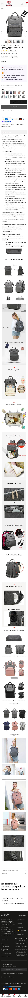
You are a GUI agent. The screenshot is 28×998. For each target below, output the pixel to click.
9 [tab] (19, 31)
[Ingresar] (22, 3)
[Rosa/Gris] (15, 92)
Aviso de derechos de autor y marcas (22, 933)
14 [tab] (4, 33)
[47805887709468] (14, 24)
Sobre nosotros (4, 943)
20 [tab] (17, 33)
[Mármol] (11, 96)
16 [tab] (8, 33)
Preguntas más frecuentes (10, 870)
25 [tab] (1, 35)
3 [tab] (6, 31)
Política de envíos (5, 946)
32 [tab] (17, 35)
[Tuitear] (13, 57)
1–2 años (17, 124)
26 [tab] (4, 35)
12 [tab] (26, 31)
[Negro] (7, 92)
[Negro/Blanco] (2, 96)
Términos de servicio (5, 956)
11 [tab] (24, 31)
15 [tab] (6, 33)
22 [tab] (22, 33)
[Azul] (11, 92)
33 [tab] (19, 35)
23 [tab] (24, 33)
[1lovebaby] (9, 3)
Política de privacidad (6, 953)
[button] (3, 42)
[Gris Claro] (2, 92)
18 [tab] (13, 33)
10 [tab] (22, 31)
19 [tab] (15, 33)
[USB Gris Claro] (23, 96)
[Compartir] (10, 57)
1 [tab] (1, 31)
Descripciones (6, 132)
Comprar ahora (14, 106)
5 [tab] (10, 31)
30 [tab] (13, 35)
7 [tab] (15, 31)
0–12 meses (11, 124)
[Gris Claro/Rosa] (23, 92)
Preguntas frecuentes (19, 924)
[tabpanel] (14, 24)
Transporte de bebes (5, 126)
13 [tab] (1, 33)
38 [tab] (15, 37)
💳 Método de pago (21, 930)
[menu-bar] (3, 3)
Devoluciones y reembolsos (4, 950)
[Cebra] (19, 96)
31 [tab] (15, 35)
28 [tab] (8, 35)
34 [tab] (22, 35)
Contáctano (20, 927)
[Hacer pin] (16, 57)
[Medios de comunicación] (25, 35)
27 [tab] (6, 35)
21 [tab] (19, 33)
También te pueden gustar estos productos (12, 899)
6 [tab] (13, 31)
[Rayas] (15, 96)
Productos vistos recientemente (14, 903)
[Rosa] (19, 92)
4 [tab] (8, 31)
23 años (21, 124)
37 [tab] (13, 37)
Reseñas (4, 873)
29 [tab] (10, 35)
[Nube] (7, 96)
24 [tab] (26, 33)
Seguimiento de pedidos (20, 920)
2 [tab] (4, 31)
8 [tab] (17, 31)
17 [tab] (10, 33)
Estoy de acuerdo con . (13, 973)
